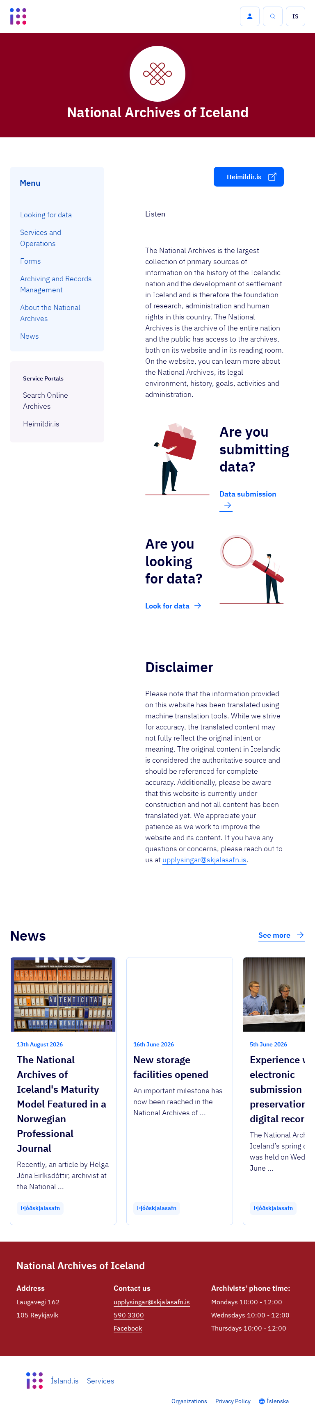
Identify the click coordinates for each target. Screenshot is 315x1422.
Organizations (189, 1401)
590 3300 (129, 1315)
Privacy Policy (233, 1401)
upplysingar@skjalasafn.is (204, 859)
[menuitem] (57, 214)
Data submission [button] (247, 494)
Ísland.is (65, 1381)
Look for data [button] (167, 606)
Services (100, 1381)
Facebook (128, 1328)
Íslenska (278, 1401)
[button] (250, 16)
